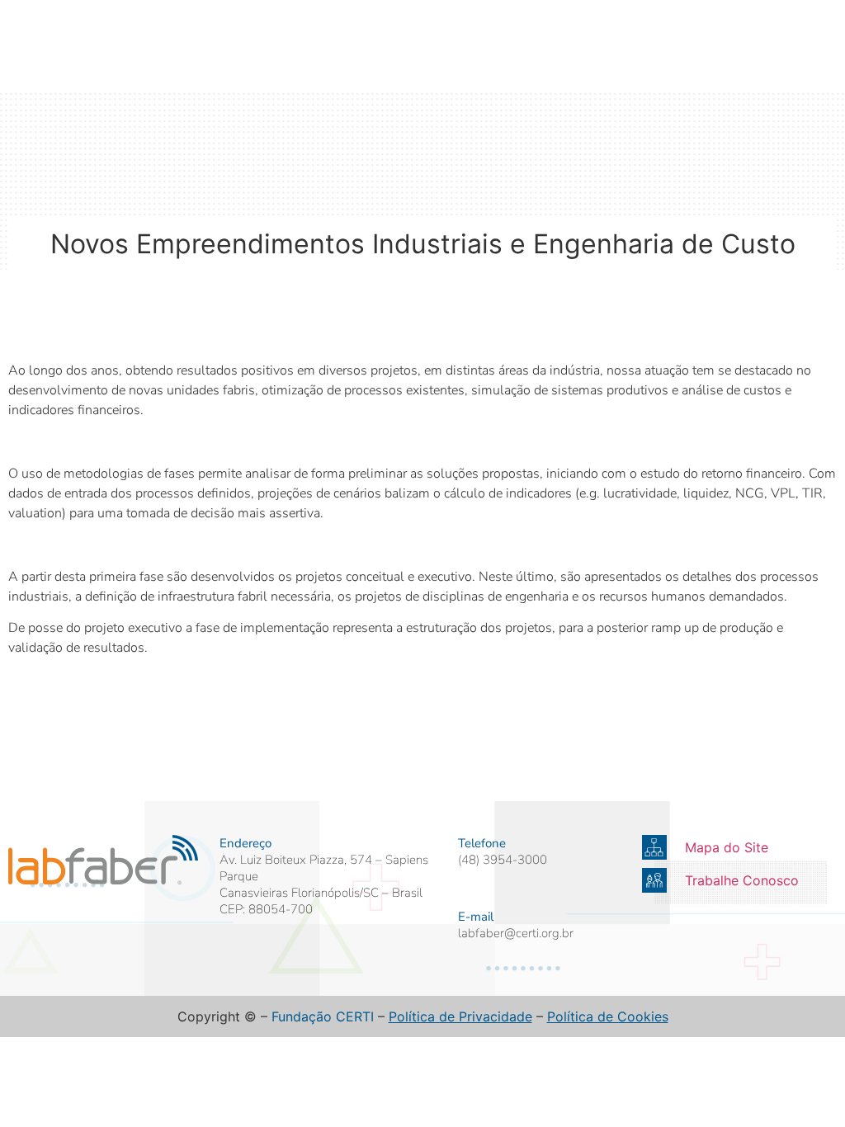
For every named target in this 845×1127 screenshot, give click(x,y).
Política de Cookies (607, 1016)
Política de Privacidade (460, 1016)
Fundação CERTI (322, 1016)
